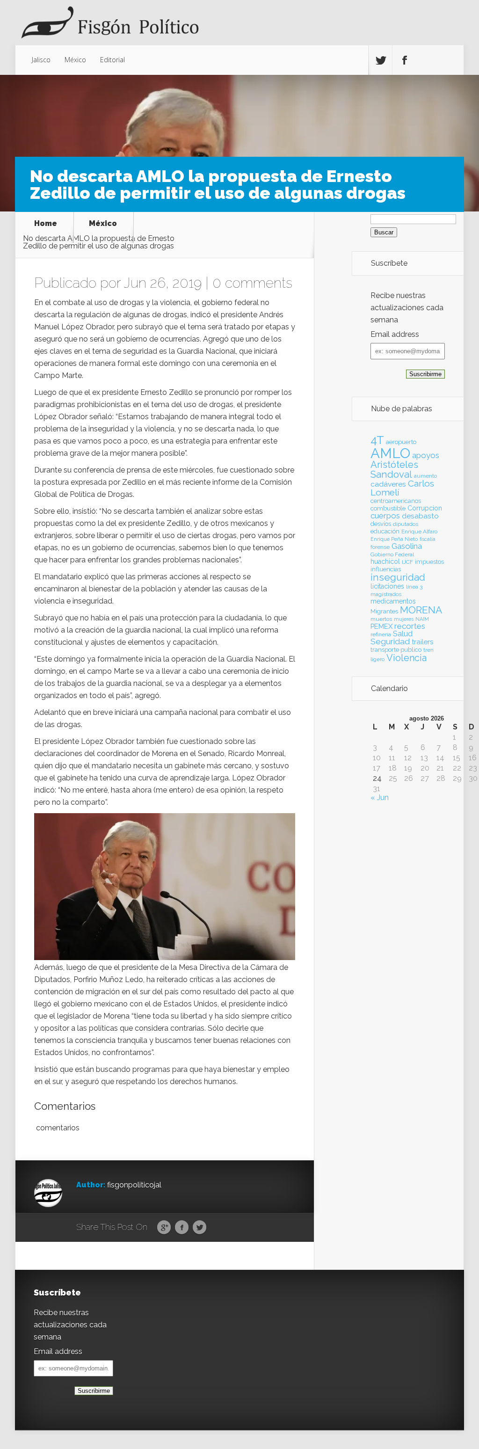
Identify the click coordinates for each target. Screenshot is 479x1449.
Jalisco (41, 59)
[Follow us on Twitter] (380, 60)
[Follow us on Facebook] (404, 60)
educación (384, 531)
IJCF (407, 562)
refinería (380, 634)
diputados (405, 524)
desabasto (420, 515)
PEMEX (381, 626)
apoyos (425, 455)
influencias (385, 569)
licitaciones (387, 586)
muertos (381, 619)
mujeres (404, 619)
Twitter (199, 1227)
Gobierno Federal (392, 554)
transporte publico (395, 649)
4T (377, 440)
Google (164, 1227)
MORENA (421, 610)
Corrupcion (424, 508)
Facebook (181, 1227)
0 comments (252, 283)
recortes (409, 626)
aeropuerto (401, 441)
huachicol (385, 561)
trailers (422, 642)
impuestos (429, 561)
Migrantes (384, 611)
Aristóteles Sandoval (394, 469)
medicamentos (393, 601)
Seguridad (390, 641)
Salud (403, 633)
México (75, 59)
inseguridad (397, 577)
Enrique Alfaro (419, 531)
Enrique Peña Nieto (394, 539)
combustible (388, 508)
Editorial (112, 59)
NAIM (422, 619)
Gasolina (407, 546)
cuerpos (385, 515)
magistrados (385, 594)
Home (45, 224)
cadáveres (388, 484)
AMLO (390, 453)
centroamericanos (395, 500)
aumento (425, 476)
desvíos (380, 523)
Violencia (406, 657)
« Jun (379, 797)
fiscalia (427, 539)
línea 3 (414, 586)
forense (380, 547)
